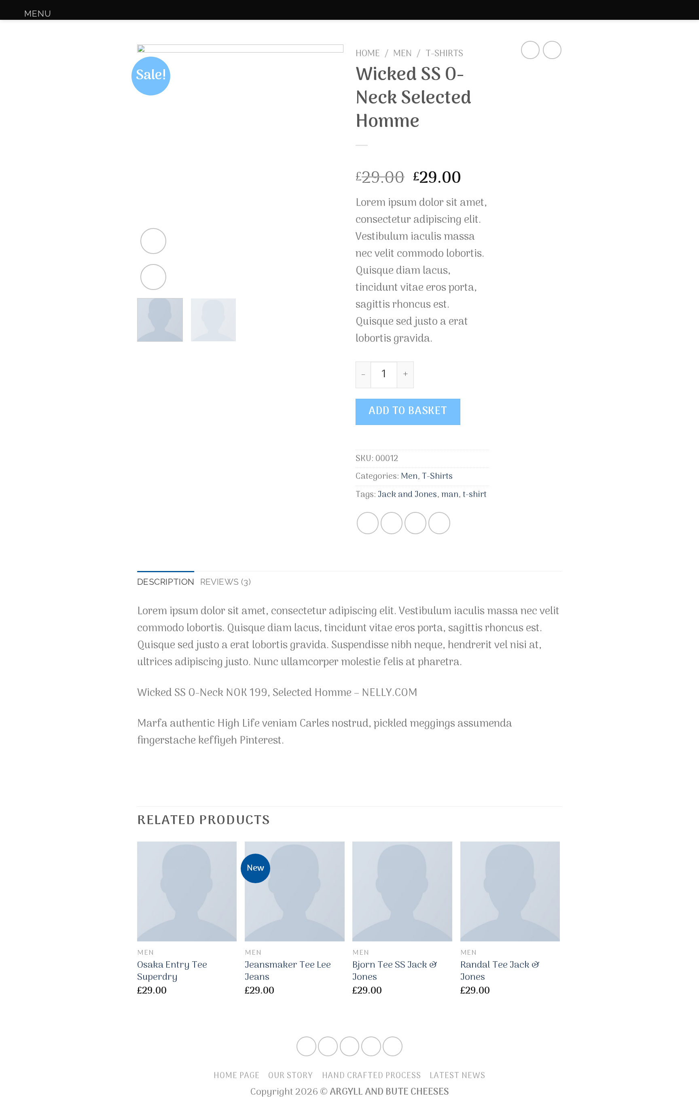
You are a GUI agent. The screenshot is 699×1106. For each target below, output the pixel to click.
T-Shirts (444, 54)
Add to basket (408, 411)
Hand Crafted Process (371, 1076)
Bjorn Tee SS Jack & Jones (394, 971)
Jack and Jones (407, 495)
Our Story (290, 1076)
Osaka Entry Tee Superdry (172, 971)
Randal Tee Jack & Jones (500, 971)
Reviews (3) (225, 582)
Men (402, 54)
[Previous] (151, 168)
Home (368, 54)
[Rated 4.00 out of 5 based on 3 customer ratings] (422, 159)
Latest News (457, 1076)
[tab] (166, 582)
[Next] (329, 168)
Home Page (237, 1076)
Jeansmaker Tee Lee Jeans (288, 971)
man (449, 495)
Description (166, 582)
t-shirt (475, 495)
